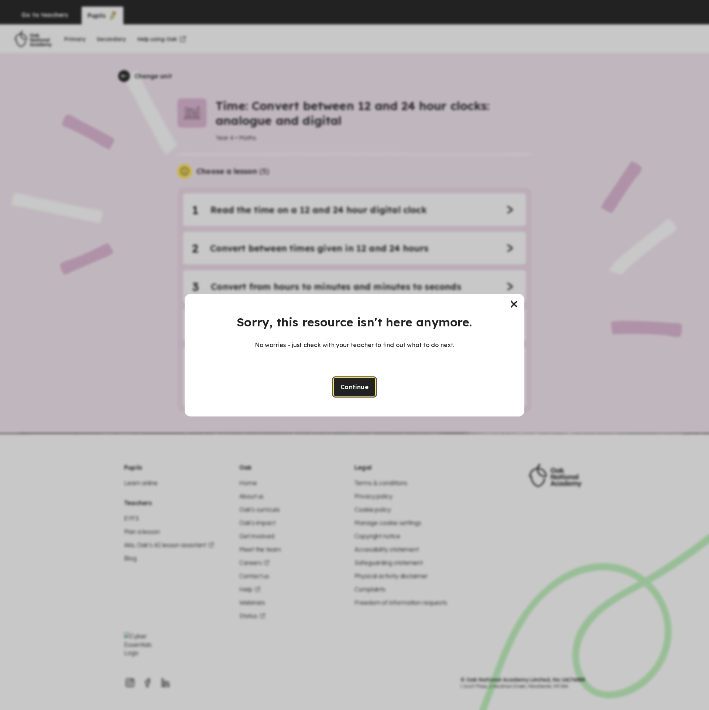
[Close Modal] (514, 304)
